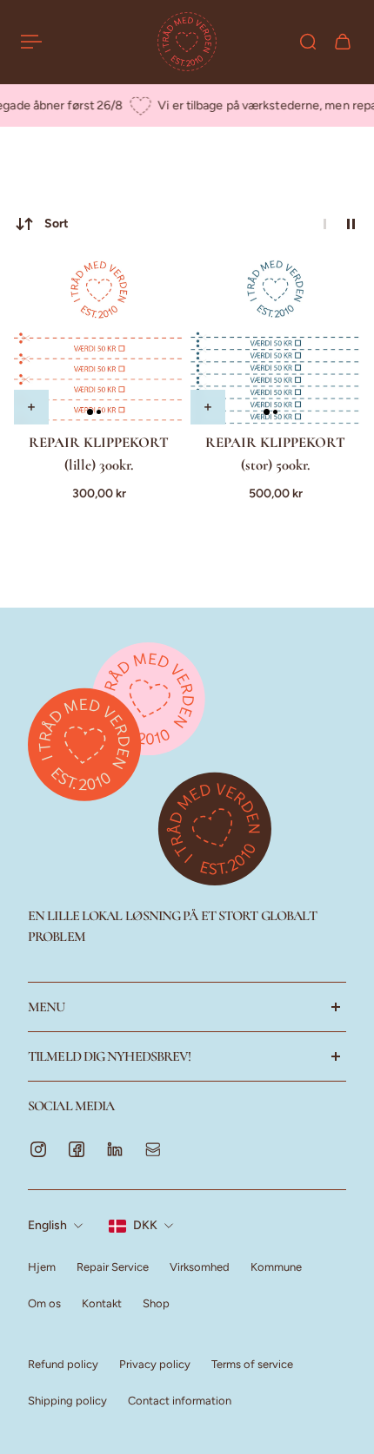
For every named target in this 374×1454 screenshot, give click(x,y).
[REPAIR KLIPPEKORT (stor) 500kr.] (275, 339)
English (47, 1225)
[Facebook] (76, 1149)
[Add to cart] (31, 407)
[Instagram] (38, 1149)
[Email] (153, 1149)
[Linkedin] (115, 1149)
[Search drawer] (308, 42)
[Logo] (187, 41)
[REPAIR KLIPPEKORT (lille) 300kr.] (99, 339)
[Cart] (342, 42)
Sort (56, 223)
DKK (145, 1225)
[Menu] (31, 42)
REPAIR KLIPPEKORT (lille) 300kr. (99, 453)
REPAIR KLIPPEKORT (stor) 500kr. (275, 453)
